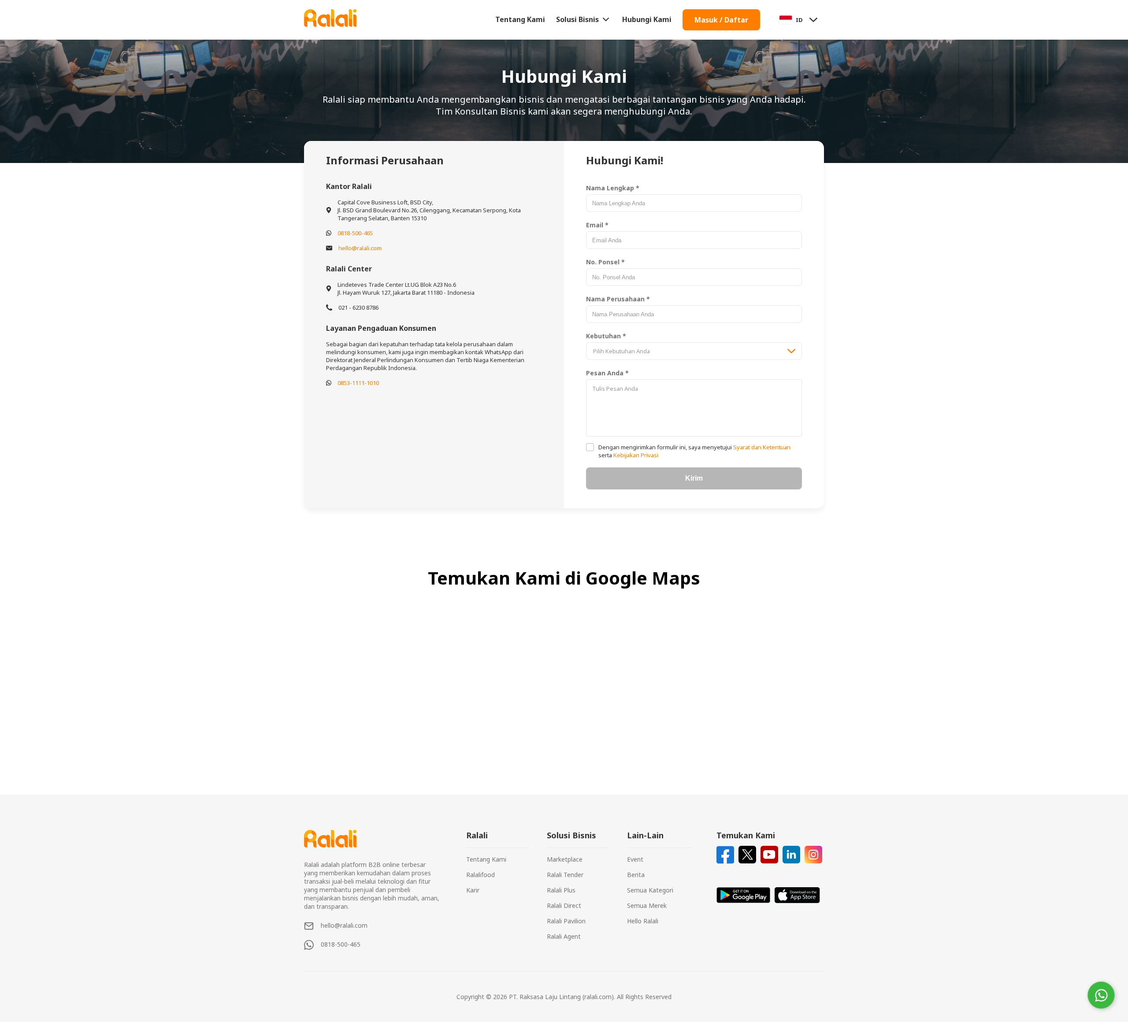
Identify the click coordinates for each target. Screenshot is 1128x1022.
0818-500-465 (355, 233)
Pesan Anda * (607, 373)
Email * (597, 225)
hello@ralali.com (360, 248)
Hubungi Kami (647, 19)
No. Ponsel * (605, 262)
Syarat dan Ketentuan (761, 447)
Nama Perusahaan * (618, 299)
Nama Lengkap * (612, 188)
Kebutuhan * (606, 336)
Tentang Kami (520, 19)
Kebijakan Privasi (635, 455)
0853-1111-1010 (358, 383)
